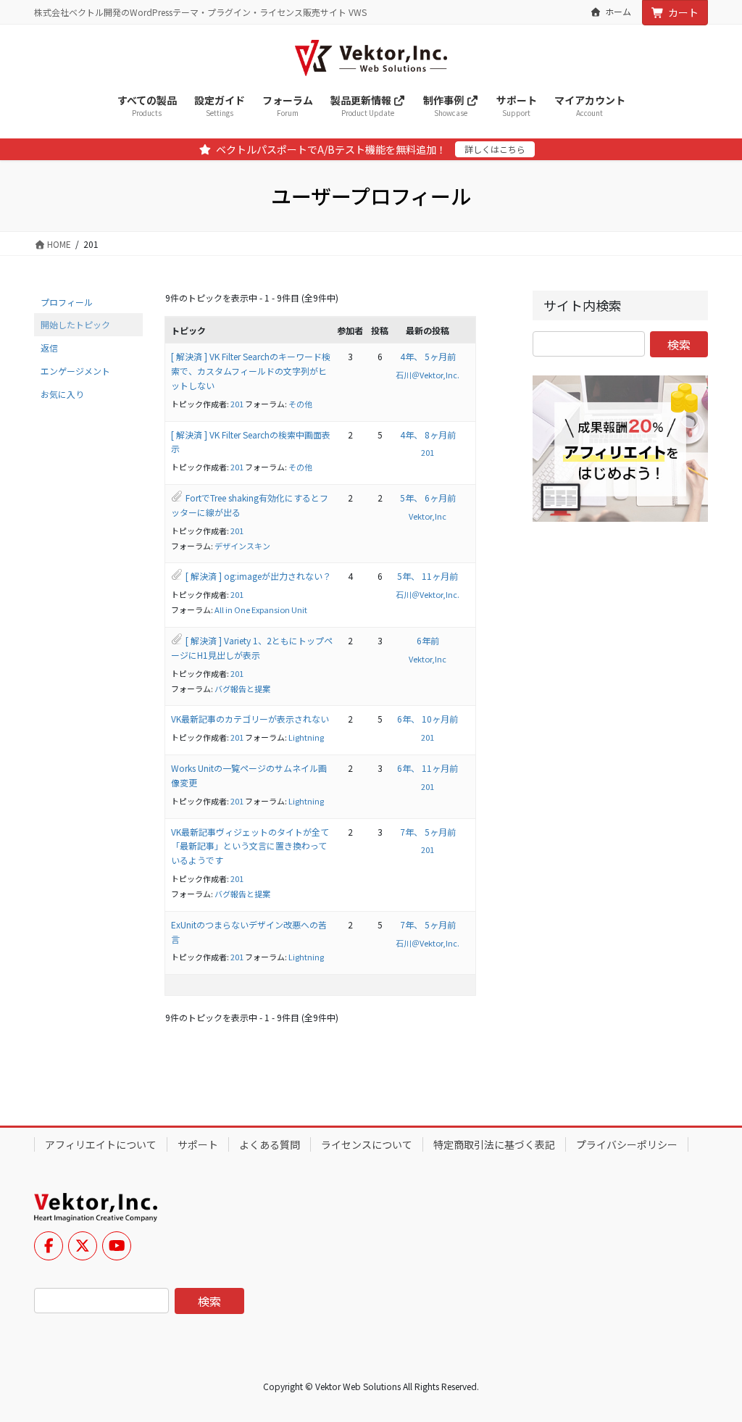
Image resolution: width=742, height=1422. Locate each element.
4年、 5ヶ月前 (428, 356)
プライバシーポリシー (627, 1144)
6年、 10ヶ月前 (427, 718)
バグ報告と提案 (242, 688)
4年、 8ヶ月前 (428, 434)
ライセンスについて (366, 1144)
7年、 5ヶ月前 (428, 832)
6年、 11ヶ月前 (427, 768)
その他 (300, 403)
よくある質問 (269, 1144)
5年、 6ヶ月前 (428, 497)
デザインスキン (242, 546)
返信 (49, 347)
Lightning (306, 737)
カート (683, 12)
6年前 (428, 640)
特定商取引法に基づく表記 (494, 1144)
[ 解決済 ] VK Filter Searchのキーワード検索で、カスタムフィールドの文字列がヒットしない (250, 370)
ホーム (618, 11)
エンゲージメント (75, 371)
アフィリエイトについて (101, 1144)
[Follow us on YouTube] (116, 1245)
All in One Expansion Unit (260, 609)
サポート (198, 1144)
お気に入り (62, 394)
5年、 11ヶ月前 (427, 576)
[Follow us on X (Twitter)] (82, 1245)
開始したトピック (75, 324)
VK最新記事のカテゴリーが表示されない (250, 718)
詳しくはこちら (494, 149)
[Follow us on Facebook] (48, 1245)
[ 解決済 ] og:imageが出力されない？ (258, 576)
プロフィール (67, 302)
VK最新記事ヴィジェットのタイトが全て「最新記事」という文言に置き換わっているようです (250, 846)
